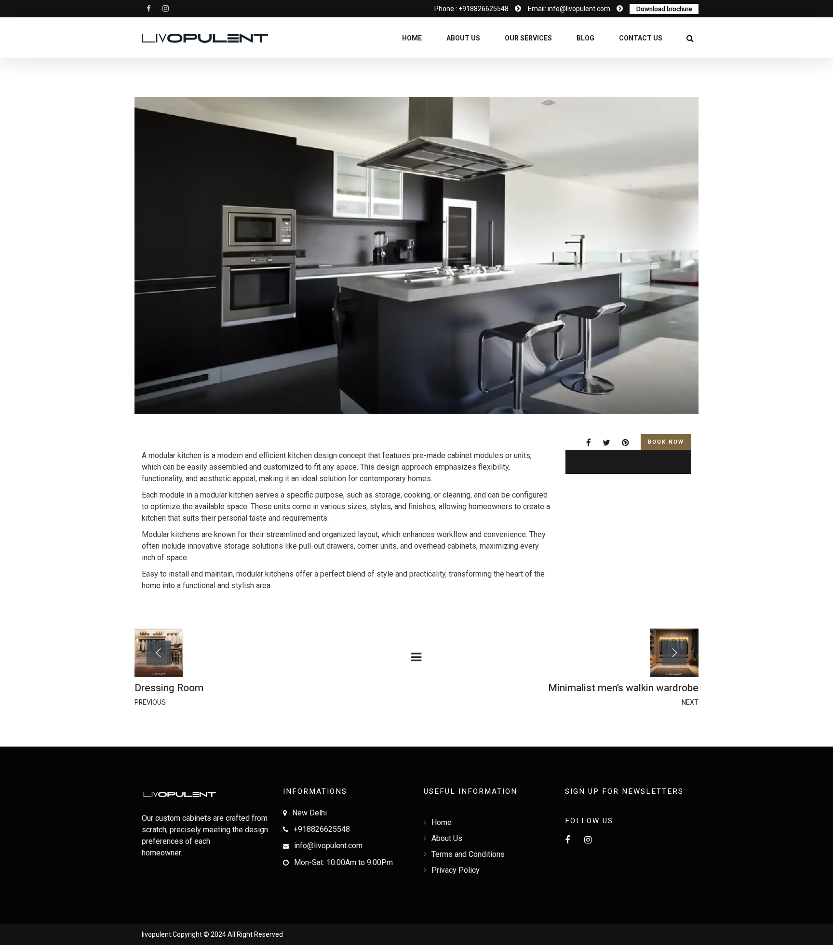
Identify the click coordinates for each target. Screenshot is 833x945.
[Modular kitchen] (593, 442)
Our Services (528, 38)
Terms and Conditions (468, 854)
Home (412, 38)
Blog (585, 38)
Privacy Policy (455, 870)
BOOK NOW (666, 442)
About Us (463, 38)
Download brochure (664, 9)
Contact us (640, 38)
